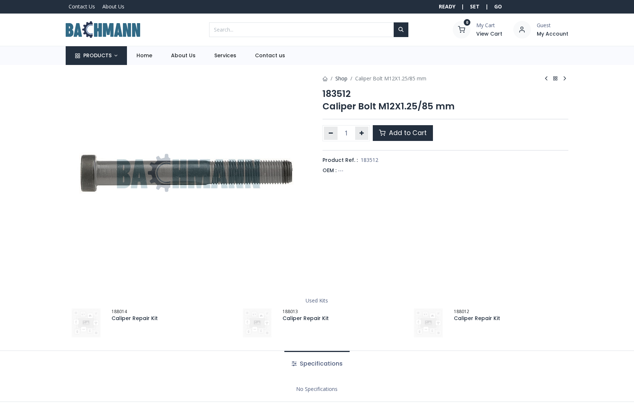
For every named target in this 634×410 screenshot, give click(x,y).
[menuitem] (144, 55)
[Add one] (362, 133)
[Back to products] (555, 79)
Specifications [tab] (320, 363)
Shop (341, 78)
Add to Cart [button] (407, 132)
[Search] (401, 29)
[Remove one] (331, 133)
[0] (461, 28)
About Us (113, 6)
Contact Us (82, 6)
